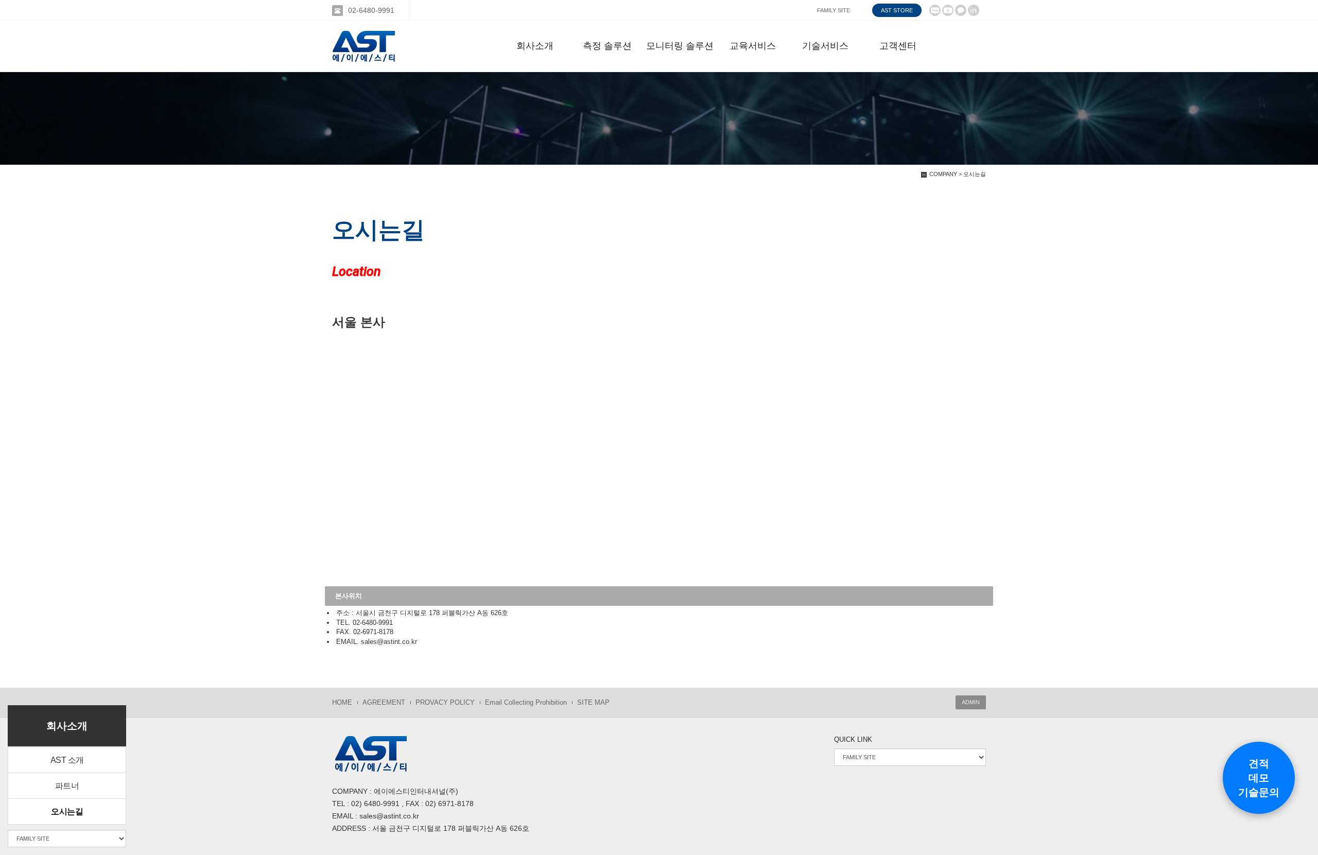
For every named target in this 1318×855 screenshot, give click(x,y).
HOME (342, 702)
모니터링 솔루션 (680, 46)
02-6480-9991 (371, 10)
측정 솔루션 (607, 46)
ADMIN (971, 702)
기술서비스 (825, 46)
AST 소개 (67, 760)
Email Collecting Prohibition (526, 702)
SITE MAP (593, 702)
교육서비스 (753, 46)
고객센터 (897, 46)
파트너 (67, 785)
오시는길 (67, 811)
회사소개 (534, 46)
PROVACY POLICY (445, 702)
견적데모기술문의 (1258, 778)
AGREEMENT (383, 702)
